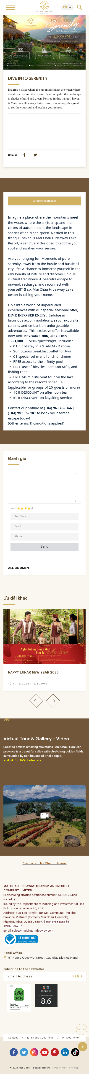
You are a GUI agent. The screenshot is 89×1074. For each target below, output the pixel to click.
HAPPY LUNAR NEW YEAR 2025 (33, 672)
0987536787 (13, 926)
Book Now (44, 1069)
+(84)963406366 (57, 922)
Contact (13, 1037)
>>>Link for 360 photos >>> (22, 760)
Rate (13, 508)
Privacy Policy (70, 1037)
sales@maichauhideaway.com (32, 931)
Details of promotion (44, 200)
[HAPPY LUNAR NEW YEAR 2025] (44, 636)
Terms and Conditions (40, 1037)
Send (44, 546)
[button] (36, 701)
